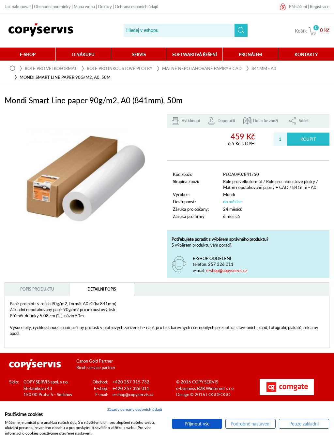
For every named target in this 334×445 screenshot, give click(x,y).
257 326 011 (221, 264)
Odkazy (105, 6)
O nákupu (83, 54)
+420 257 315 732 (131, 381)
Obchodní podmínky (52, 6)
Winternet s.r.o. (220, 388)
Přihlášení (298, 6)
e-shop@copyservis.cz (226, 270)
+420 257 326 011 (131, 388)
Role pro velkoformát (51, 68)
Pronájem (250, 54)
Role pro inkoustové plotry (119, 68)
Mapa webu (84, 6)
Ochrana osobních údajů (136, 6)
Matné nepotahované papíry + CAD (202, 68)
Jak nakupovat (18, 6)
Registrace (319, 6)
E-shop (28, 54)
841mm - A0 (263, 68)
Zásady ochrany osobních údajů (134, 409)
